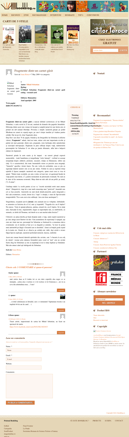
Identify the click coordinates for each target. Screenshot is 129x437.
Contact (119, 420)
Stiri (94, 318)
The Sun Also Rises (73, 45)
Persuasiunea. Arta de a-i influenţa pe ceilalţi (40, 47)
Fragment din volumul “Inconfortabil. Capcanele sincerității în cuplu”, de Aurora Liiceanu (108, 136)
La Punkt (26, 428)
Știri (26, 15)
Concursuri (93, 15)
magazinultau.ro (9, 434)
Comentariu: (10, 372)
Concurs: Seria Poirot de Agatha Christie (107, 245)
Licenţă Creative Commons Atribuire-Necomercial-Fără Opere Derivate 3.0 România (109, 337)
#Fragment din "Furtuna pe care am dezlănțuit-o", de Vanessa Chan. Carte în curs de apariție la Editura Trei (108, 144)
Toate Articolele (98, 315)
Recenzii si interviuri (100, 320)
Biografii (69, 15)
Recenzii (15, 15)
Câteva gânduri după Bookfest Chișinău (107, 131)
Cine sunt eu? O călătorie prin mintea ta (57, 47)
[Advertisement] (109, 94)
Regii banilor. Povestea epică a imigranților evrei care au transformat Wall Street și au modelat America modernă (24, 51)
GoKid (6, 426)
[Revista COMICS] (101, 263)
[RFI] (109, 279)
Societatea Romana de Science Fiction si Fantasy (40, 431)
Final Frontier (28, 426)
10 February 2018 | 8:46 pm (16, 319)
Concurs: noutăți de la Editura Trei (105, 248)
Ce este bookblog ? (79, 420)
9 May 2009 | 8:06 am (15, 277)
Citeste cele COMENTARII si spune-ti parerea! (29, 267)
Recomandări (39, 15)
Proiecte (97, 420)
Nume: (9, 346)
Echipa (108, 420)
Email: (9, 355)
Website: (9, 363)
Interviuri (55, 15)
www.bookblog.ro (98, 335)
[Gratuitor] (117, 263)
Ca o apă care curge (8, 45)
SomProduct (8, 431)
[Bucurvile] (82, 6)
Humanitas (16, 254)
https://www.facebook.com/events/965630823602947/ (29, 327)
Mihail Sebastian (32, 84)
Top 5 (80, 15)
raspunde (61, 290)
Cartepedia (8, 428)
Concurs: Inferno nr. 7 (100, 238)
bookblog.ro (19, 6)
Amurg (95, 241)
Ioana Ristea (25, 74)
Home (5, 15)
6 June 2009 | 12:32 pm (15, 299)
